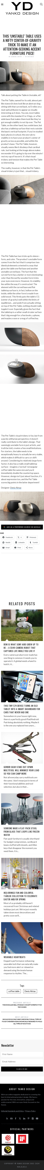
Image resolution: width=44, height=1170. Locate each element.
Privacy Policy (30, 1111)
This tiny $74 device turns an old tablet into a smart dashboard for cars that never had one (22, 709)
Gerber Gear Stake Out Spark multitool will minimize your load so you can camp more (21, 770)
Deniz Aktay (15, 487)
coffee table (13, 991)
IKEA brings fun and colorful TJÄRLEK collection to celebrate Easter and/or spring (20, 896)
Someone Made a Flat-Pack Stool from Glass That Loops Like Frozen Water (21, 831)
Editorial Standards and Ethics (12, 1111)
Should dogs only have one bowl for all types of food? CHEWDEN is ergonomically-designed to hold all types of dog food (22, 1020)
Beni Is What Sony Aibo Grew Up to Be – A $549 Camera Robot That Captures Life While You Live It (21, 648)
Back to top (21, 1166)
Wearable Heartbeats (14, 957)
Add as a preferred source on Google (23, 527)
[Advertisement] (22, 25)
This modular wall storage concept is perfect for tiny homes (22, 1004)
